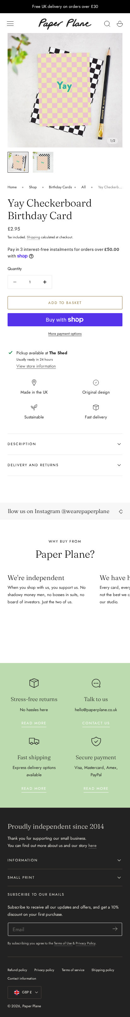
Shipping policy (103, 970)
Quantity (15, 269)
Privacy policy (44, 970)
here (92, 845)
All (83, 187)
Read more (33, 723)
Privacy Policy (85, 943)
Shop (33, 187)
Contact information (22, 978)
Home (12, 187)
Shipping (33, 237)
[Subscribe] (115, 928)
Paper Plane (31, 1006)
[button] (10, 24)
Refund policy (17, 970)
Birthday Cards (60, 187)
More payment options (65, 333)
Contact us (96, 723)
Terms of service (73, 970)
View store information (36, 366)
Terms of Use (63, 943)
